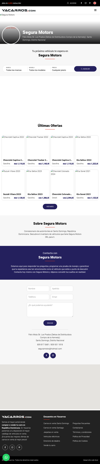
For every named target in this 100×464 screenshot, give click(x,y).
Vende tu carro (49, 445)
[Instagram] (86, 3)
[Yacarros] (19, 10)
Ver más (50, 206)
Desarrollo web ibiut (90, 460)
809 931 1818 (57, 344)
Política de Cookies (80, 441)
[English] (95, 3)
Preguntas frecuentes (81, 423)
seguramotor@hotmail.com (50, 349)
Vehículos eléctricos (52, 436)
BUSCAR (86, 69)
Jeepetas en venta (51, 432)
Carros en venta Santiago (54, 428)
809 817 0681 (43, 344)
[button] (95, 10)
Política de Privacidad (81, 436)
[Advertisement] (50, 99)
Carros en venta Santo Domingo (56, 423)
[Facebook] (81, 3)
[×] (6, 457)
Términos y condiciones (82, 432)
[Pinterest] (90, 3)
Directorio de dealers (52, 441)
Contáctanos (78, 428)
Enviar (50, 323)
